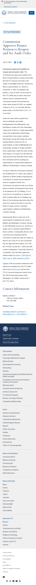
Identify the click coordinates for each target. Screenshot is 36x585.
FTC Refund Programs (10, 395)
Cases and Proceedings (11, 355)
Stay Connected (8, 501)
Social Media (7, 510)
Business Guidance (9, 466)
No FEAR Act (6, 565)
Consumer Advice (9, 457)
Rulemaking (7, 368)
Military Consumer (9, 460)
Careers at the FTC (9, 541)
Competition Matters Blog (12, 401)
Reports (5, 426)
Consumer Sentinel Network (12, 388)
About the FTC (8, 518)
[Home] (15, 15)
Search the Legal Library (10, 342)
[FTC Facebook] (4, 577)
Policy (5, 409)
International (7, 442)
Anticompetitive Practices (12, 364)
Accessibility (7, 559)
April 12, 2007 (24, 258)
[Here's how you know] (18, 4)
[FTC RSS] (20, 581)
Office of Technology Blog (12, 445)
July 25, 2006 (11, 258)
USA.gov (5, 572)
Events (5, 488)
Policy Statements (9, 439)
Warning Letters (8, 385)
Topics (5, 494)
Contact (5, 544)
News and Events (9, 481)
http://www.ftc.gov (13, 269)
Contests (6, 497)
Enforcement (7, 351)
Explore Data (7, 507)
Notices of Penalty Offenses (13, 398)
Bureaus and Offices (10, 531)
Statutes (6, 371)
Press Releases (10, 23)
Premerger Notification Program (14, 358)
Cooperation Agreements (11, 419)
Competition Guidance (11, 470)
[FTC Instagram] (7, 581)
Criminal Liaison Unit (10, 392)
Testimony (6, 435)
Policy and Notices (8, 556)
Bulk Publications (9, 473)
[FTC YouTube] (17, 581)
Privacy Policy (7, 552)
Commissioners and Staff (12, 528)
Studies (5, 432)
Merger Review (8, 361)
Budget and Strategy (10, 535)
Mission (5, 522)
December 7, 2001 (19, 255)
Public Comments (9, 429)
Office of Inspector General (12, 538)
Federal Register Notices (11, 422)
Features (6, 491)
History (5, 525)
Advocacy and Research (11, 413)
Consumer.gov (8, 463)
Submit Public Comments (11, 338)
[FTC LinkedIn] (13, 581)
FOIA (4, 562)
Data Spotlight (8, 504)
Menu (31, 12)
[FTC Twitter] (10, 581)
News (5, 484)
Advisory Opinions (9, 416)
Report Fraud (7, 335)
